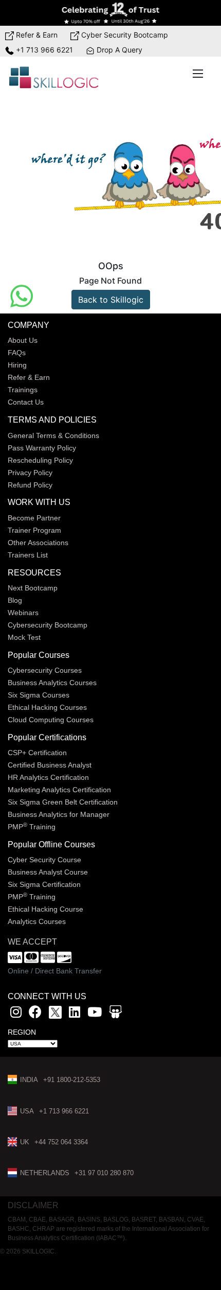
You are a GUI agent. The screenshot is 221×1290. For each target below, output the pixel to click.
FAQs (17, 352)
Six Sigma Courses (38, 695)
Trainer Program (34, 530)
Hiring (17, 365)
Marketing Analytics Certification (59, 790)
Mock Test (24, 637)
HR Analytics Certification (48, 777)
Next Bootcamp (33, 588)
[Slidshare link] (115, 1013)
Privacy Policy (30, 472)
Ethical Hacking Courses (47, 707)
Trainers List (28, 555)
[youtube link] (94, 1013)
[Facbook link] (35, 1013)
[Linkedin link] (74, 1013)
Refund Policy (30, 485)
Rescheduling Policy (40, 460)
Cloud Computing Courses (51, 720)
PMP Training (32, 827)
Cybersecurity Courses (45, 670)
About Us (23, 340)
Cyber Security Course (44, 860)
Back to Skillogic (110, 299)
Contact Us (26, 402)
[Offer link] (110, 13)
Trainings (23, 390)
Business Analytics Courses (52, 682)
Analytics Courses (37, 921)
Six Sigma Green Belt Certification (63, 802)
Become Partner (34, 518)
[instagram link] (16, 1013)
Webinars (23, 612)
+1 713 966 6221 (43, 49)
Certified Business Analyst (49, 765)
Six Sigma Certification (44, 884)
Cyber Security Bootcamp (123, 34)
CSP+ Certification (37, 752)
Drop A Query (118, 49)
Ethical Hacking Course (45, 909)
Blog (15, 600)
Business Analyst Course (48, 872)
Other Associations (38, 542)
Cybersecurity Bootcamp (47, 625)
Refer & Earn (36, 34)
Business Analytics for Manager (58, 814)
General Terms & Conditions (53, 435)
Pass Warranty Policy (42, 448)
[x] (56, 1013)
